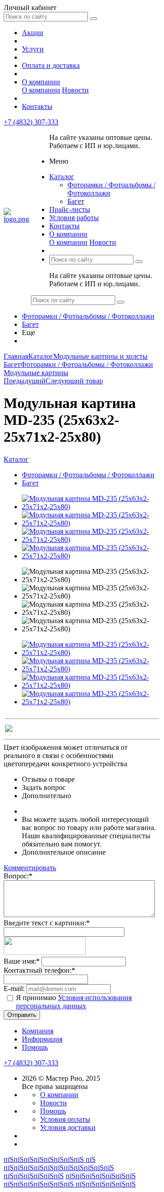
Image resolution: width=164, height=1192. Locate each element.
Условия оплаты (65, 1119)
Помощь (35, 1047)
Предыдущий (25, 381)
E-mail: (14, 988)
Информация (42, 1039)
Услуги (33, 49)
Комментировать (30, 868)
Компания (37, 1031)
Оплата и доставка (51, 65)
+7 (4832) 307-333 (31, 122)
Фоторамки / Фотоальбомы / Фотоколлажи (88, 316)
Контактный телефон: (39, 970)
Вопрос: (18, 876)
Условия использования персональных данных (74, 1002)
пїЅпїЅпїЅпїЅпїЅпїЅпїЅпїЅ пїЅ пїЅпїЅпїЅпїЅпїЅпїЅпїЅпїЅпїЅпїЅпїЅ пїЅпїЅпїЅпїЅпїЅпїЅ (59, 1168)
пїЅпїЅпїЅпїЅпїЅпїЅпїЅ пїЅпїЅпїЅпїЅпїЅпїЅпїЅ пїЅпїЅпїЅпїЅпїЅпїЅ (70, 1180)
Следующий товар (74, 381)
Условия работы (74, 218)
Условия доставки (68, 1127)
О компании (41, 82)
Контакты (37, 106)
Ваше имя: (22, 961)
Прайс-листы (69, 209)
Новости (75, 90)
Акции (32, 32)
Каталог (61, 177)
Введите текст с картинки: (47, 923)
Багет (75, 201)
